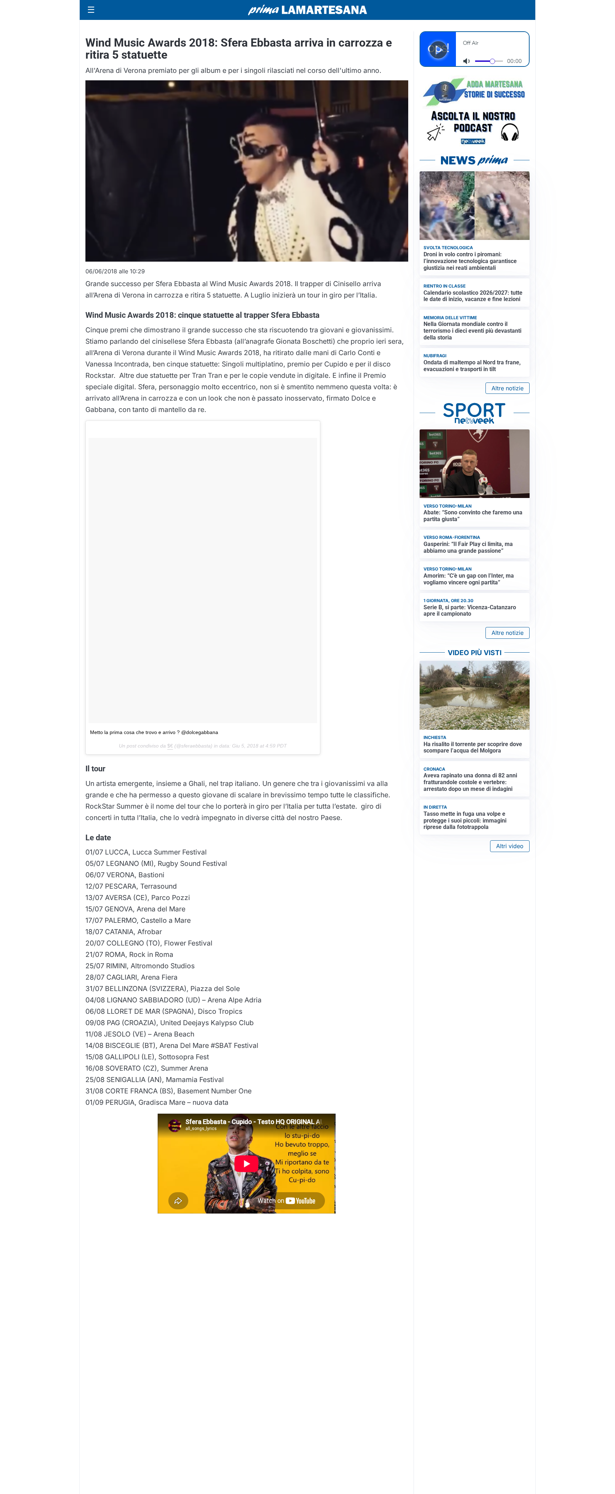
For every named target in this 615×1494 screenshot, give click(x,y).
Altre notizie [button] (508, 388)
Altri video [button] (510, 846)
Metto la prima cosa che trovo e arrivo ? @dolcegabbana (154, 732)
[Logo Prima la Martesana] (307, 10)
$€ (170, 746)
